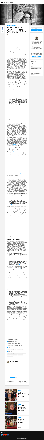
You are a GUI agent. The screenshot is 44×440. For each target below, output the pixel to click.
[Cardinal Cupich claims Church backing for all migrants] (11, 408)
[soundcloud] (6, 435)
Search (36, 30)
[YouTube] (4, 435)
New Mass (20, 353)
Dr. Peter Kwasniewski (13, 25)
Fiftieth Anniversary (15, 353)
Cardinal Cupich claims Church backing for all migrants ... (22, 408)
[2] (7, 341)
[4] (19, 264)
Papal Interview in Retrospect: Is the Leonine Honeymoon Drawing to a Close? (36, 71)
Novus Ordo (23, 353)
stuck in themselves (16, 144)
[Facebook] (8, 435)
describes (13, 91)
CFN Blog (8, 25)
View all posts (12, 377)
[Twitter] (2, 435)
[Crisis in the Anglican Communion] (11, 422)
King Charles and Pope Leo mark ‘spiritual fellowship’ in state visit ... (23, 394)
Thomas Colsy (20, 427)
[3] (11, 204)
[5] (20, 268)
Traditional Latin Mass (10, 356)
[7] (16, 304)
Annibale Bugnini (9, 353)
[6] (20, 284)
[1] (13, 151)
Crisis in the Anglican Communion (21, 421)
